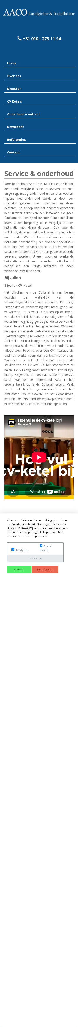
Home (11, 63)
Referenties (16, 139)
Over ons (14, 76)
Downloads (15, 127)
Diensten (14, 89)
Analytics (22, 550)
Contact (13, 152)
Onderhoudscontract (23, 114)
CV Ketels (14, 101)
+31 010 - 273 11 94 (41, 38)
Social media (46, 548)
